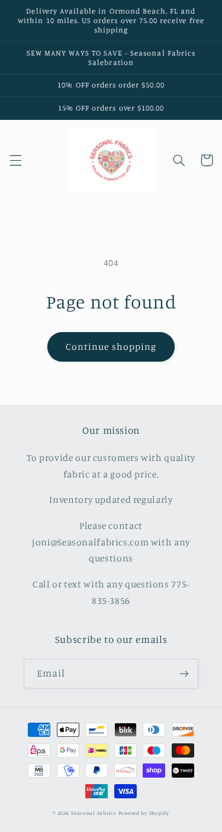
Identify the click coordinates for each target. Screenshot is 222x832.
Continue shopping (111, 346)
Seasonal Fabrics (94, 813)
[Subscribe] (184, 673)
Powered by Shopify (143, 813)
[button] (15, 160)
